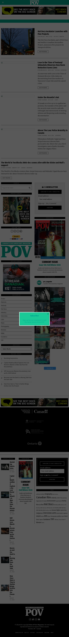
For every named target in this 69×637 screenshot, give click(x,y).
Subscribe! (34, 316)
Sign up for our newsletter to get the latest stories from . (34, 321)
